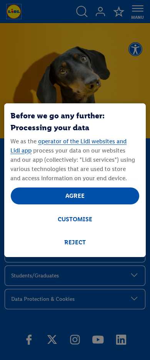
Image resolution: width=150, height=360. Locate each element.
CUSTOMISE (75, 219)
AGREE (75, 195)
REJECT (75, 242)
